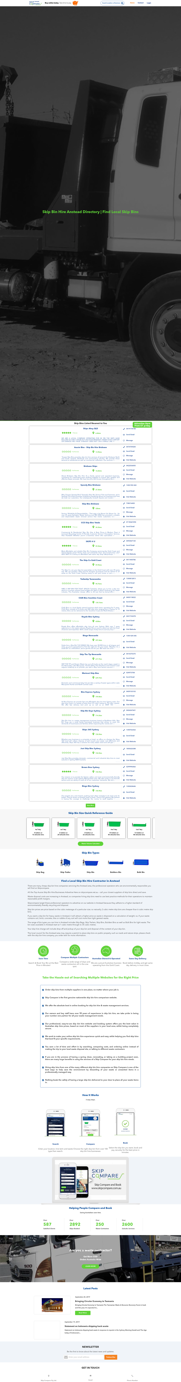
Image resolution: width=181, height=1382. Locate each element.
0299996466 (131, 767)
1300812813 (131, 579)
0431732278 (131, 616)
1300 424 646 (131, 636)
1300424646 (131, 786)
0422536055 (131, 466)
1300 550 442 (131, 485)
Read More (83, 1313)
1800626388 (131, 749)
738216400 (130, 503)
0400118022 (131, 597)
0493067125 (131, 541)
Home (132, 3)
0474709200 (131, 447)
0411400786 (131, 560)
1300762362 (131, 730)
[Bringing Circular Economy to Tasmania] (52, 1314)
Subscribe (110, 1357)
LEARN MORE (90, 1266)
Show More (90, 805)
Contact (141, 3)
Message (129, 440)
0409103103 (131, 691)
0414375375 (131, 654)
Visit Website (131, 460)
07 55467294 (131, 522)
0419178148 (131, 429)
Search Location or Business (111, 3)
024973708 (130, 673)
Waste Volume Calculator (90, 844)
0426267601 (131, 710)
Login (149, 3)
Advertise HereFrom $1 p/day (142, 424)
